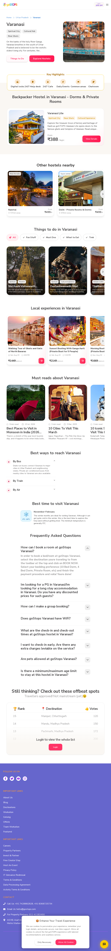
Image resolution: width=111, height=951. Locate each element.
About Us (8, 797)
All (14, 237)
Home (9, 17)
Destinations (9, 807)
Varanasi (36, 17)
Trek (91, 237)
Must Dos (51, 237)
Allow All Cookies (66, 942)
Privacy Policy (9, 870)
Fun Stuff (31, 237)
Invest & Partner (11, 855)
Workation (8, 812)
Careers (7, 845)
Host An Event (10, 865)
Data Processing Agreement (16, 884)
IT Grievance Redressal (14, 875)
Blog (5, 802)
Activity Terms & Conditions (16, 889)
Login (55, 747)
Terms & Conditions (12, 879)
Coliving (7, 817)
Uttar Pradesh (22, 17)
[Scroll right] (102, 194)
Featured (7, 831)
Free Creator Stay (11, 860)
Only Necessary (44, 942)
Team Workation (11, 826)
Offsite (6, 821)
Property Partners (12, 850)
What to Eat (72, 237)
